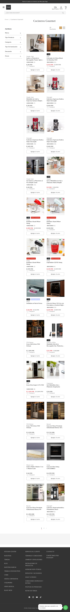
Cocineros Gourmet (16, 19)
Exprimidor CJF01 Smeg (54, 262)
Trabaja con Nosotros (12, 571)
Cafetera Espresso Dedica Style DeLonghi (55, 100)
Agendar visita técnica (33, 569)
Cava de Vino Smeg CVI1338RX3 (53, 467)
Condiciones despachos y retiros (34, 582)
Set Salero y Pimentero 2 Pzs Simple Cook (34, 181)
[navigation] (14, 43)
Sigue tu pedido (30, 577)
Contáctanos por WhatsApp (52, 556)
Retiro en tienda (31, 590)
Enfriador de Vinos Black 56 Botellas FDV (55, 59)
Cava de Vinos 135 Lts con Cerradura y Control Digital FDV (55, 305)
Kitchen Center (31, 608)
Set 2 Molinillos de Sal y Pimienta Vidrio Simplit (54, 181)
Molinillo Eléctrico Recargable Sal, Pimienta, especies (55, 345)
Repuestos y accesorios (33, 573)
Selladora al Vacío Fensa (34, 303)
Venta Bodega (9, 586)
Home (6, 19)
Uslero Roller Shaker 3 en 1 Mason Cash (34, 467)
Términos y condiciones (33, 555)
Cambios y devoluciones (33, 559)
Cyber (6, 575)
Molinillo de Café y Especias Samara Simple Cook (34, 100)
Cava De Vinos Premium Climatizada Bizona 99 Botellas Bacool (34, 509)
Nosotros (7, 555)
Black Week (8, 590)
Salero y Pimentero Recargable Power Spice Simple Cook (34, 59)
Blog (6, 563)
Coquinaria (8, 582)
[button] (3, 7)
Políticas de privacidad (33, 587)
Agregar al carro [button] (35, 70)
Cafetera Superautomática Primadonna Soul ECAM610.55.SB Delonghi (55, 509)
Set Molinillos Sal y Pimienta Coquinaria (53, 386)
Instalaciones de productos (31, 564)
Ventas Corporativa (11, 579)
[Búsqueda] (63, 12)
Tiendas (7, 559)
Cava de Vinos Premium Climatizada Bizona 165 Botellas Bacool (54, 427)
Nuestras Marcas (10, 567)
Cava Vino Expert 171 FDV (35, 385)
